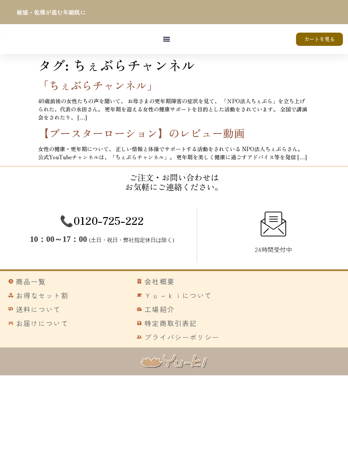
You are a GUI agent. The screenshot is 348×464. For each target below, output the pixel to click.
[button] (166, 39)
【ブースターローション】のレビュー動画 (141, 133)
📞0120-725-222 (102, 220)
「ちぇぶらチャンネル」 (98, 85)
